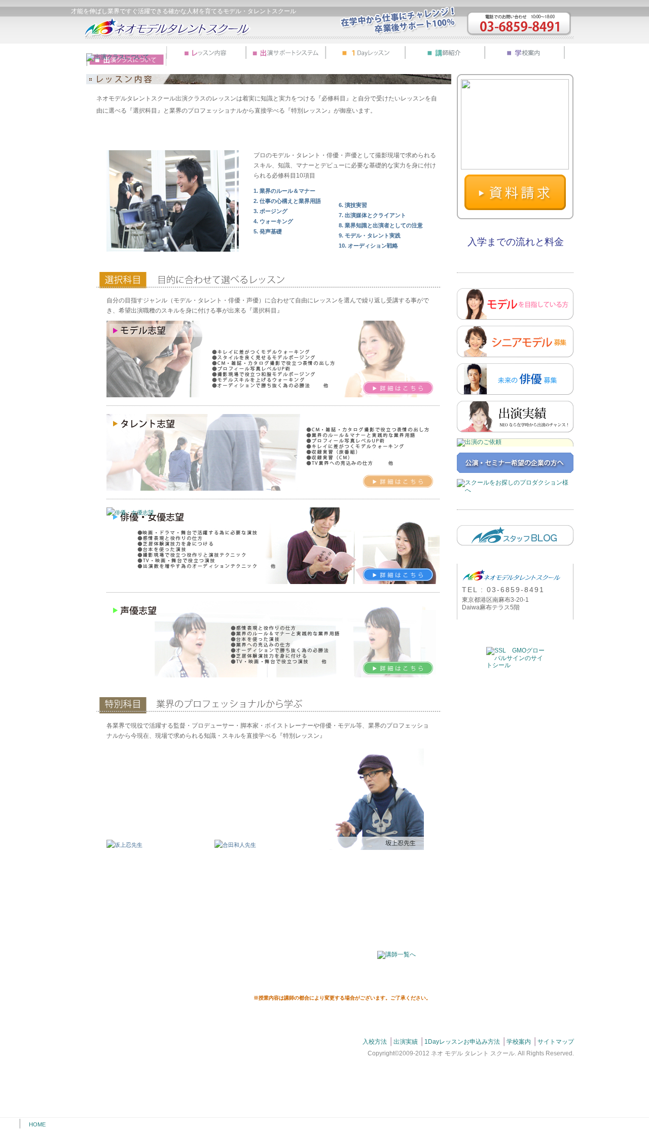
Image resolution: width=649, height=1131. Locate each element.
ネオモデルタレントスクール (168, 27)
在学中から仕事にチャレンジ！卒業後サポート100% (398, 21)
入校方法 (375, 1041)
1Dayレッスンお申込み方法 (462, 1041)
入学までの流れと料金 (515, 241)
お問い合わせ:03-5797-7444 (518, 23)
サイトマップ (555, 1041)
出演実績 (405, 1041)
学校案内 (519, 1041)
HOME (37, 1124)
